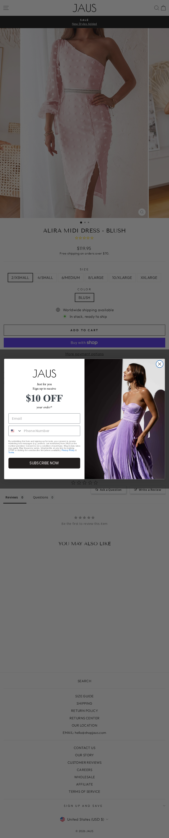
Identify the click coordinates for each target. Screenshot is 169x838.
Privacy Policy (68, 450)
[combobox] (15, 431)
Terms (11, 452)
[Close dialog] (159, 364)
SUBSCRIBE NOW (44, 463)
